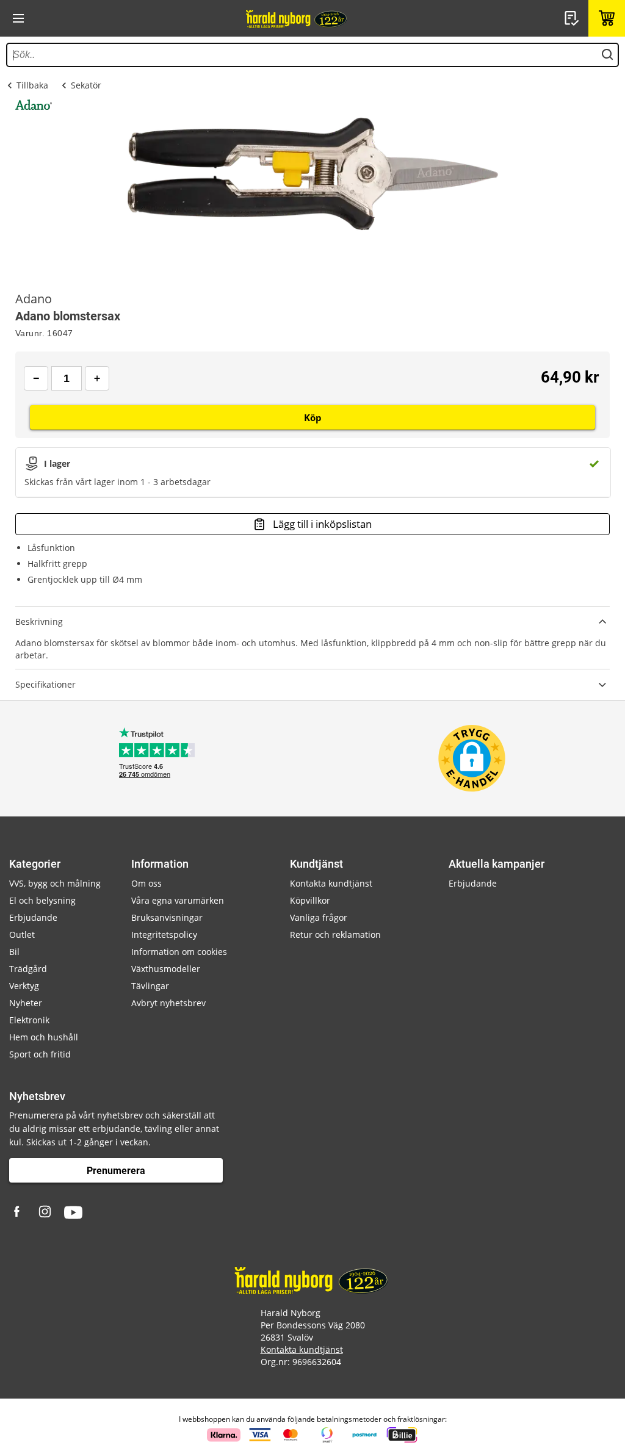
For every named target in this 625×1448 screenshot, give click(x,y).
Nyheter (25, 1003)
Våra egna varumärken (177, 900)
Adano (33, 299)
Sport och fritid (40, 1054)
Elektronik (29, 1020)
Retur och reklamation (335, 934)
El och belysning (42, 900)
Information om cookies (179, 951)
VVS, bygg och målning (55, 883)
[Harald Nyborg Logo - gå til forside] (297, 18)
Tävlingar (150, 986)
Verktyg (24, 986)
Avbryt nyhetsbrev (168, 1003)
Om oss (146, 883)
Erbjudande (33, 917)
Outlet (22, 934)
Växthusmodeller (165, 968)
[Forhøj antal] (97, 378)
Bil (14, 951)
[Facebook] (18, 1212)
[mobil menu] (18, 18)
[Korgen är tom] (606, 18)
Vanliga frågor (318, 917)
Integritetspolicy (164, 934)
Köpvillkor (310, 900)
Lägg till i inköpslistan (322, 524)
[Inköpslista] (573, 18)
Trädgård (28, 968)
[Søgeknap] (607, 55)
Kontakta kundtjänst (331, 883)
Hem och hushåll (43, 1037)
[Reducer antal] (36, 378)
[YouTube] (73, 1212)
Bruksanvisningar (167, 917)
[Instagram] (46, 1212)
